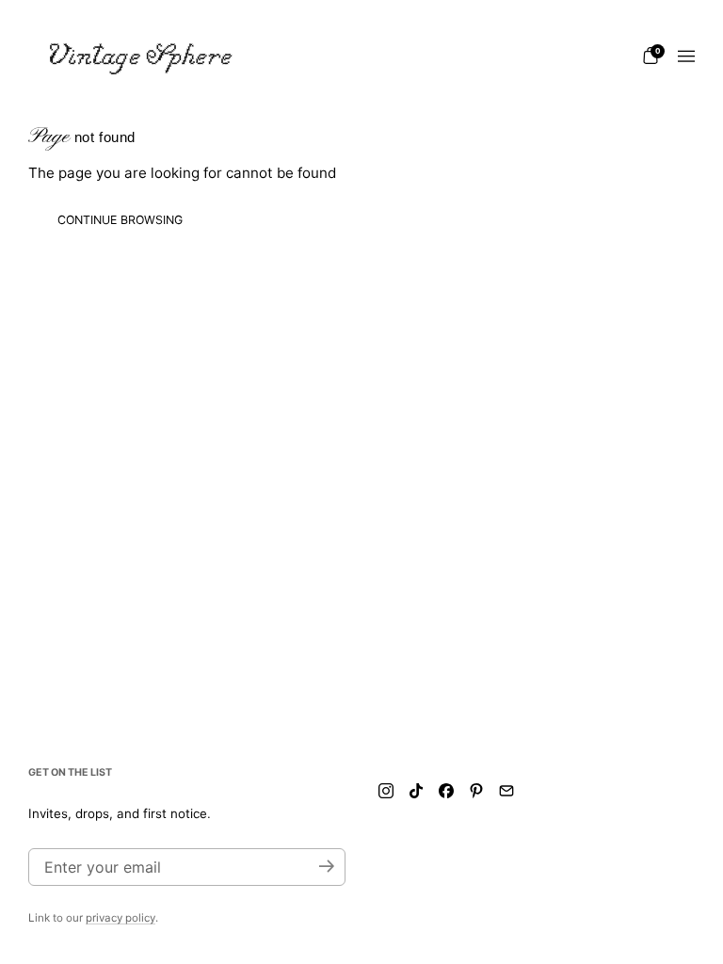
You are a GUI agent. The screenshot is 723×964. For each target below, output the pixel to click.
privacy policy (120, 917)
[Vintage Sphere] (141, 56)
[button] (650, 55)
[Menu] (686, 56)
